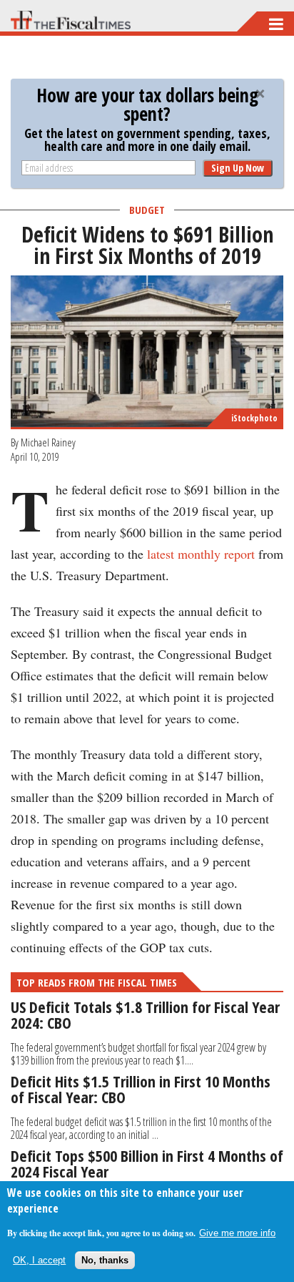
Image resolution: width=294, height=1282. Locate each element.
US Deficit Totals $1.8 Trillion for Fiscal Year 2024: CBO (145, 1014)
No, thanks (104, 1260)
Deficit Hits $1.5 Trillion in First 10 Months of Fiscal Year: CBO (140, 1088)
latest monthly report (201, 553)
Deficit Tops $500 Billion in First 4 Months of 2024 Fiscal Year (147, 1163)
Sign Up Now (237, 168)
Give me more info (237, 1233)
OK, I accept (39, 1260)
